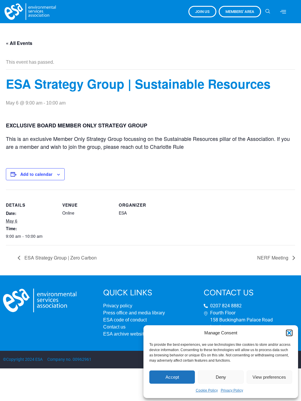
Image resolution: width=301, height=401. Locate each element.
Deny (221, 377)
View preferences (269, 377)
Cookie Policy (207, 390)
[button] (289, 333)
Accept (172, 377)
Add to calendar (36, 174)
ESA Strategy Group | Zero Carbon (60, 257)
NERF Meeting (273, 257)
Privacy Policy (232, 390)
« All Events (19, 43)
